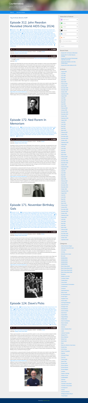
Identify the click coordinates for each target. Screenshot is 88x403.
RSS (23, 53)
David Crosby (29, 311)
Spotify (16, 53)
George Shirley (52, 314)
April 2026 (63, 79)
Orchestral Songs (18, 32)
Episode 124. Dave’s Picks (27, 303)
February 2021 (64, 205)
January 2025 (64, 110)
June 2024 (63, 124)
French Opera (13, 213)
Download (25, 51)
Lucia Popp (39, 223)
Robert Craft (27, 321)
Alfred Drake (21, 309)
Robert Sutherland (34, 43)
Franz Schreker (20, 219)
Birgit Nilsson (15, 310)
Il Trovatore (51, 315)
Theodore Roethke (45, 134)
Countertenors (64, 286)
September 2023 (64, 142)
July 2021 (63, 195)
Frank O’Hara (31, 130)
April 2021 (63, 201)
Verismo (63, 389)
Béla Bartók (50, 216)
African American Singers (26, 127)
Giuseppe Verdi (52, 29)
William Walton (37, 227)
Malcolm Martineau (45, 223)
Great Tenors (64, 312)
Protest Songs (64, 359)
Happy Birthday (34, 213)
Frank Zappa (19, 314)
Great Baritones (13, 31)
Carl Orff (32, 310)
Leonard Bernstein (26, 132)
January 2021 (64, 207)
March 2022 (63, 178)
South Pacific (12, 323)
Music (62, 343)
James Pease (20, 39)
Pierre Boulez (51, 320)
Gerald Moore (33, 219)
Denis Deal (28, 36)
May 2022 (63, 174)
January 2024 (64, 134)
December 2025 (64, 87)
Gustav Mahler (26, 315)
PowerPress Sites (46, 400)
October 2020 (64, 213)
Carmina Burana (38, 310)
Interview (24, 31)
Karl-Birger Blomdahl (47, 222)
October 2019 (64, 237)
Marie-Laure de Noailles (35, 132)
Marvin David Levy (39, 42)
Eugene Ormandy (33, 313)
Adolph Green (25, 33)
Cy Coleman (24, 311)
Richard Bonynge (19, 226)
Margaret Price (64, 335)
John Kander (34, 39)
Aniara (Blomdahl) (36, 216)
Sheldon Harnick (52, 321)
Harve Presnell (36, 315)
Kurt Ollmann (15, 132)
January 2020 (64, 231)
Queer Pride (24, 32)
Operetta (25, 214)
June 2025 (63, 99)
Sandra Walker (28, 134)
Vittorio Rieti (21, 44)
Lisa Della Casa (50, 318)
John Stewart (48, 130)
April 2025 (63, 104)
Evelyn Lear (46, 36)
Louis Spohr (34, 223)
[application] (33, 49)
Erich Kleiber (21, 313)
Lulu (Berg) (33, 319)
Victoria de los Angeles (23, 227)
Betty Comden (26, 34)
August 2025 (64, 95)
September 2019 (64, 239)
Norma (24, 320)
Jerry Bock (32, 316)
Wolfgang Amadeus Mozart (15, 33)
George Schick (46, 314)
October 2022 (64, 164)
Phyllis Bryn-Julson (28, 133)
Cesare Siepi (53, 34)
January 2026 (64, 85)
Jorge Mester (45, 39)
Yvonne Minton (45, 324)
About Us (12, 12)
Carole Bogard (47, 34)
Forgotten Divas (64, 298)
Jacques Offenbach (41, 221)
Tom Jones (16, 44)
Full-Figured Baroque (37, 29)
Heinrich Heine (17, 221)
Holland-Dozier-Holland (43, 315)
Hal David (31, 315)
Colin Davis (19, 311)
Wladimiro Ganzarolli (27, 324)
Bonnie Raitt (21, 217)
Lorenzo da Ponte (17, 42)
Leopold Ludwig (44, 318)
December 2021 (64, 185)
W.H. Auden (26, 44)
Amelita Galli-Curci (16, 216)
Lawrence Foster (23, 223)
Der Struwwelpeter (34, 36)
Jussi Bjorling (25, 41)
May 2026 (63, 77)
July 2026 (63, 73)
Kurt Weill (38, 41)
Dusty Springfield (47, 311)
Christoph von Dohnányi (14, 36)
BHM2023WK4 (64, 264)
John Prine (25, 222)
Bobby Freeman (21, 310)
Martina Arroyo (43, 132)
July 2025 (63, 97)
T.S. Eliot (46, 43)
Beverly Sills (31, 34)
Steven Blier (34, 134)
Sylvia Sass (63, 381)
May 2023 (63, 150)
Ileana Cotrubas (64, 322)
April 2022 (63, 176)
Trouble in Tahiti (50, 323)
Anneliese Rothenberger (29, 309)
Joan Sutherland (48, 221)
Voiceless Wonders (65, 391)
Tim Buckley (44, 323)
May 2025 (63, 102)
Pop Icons (29, 214)
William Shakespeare (33, 44)
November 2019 (64, 235)
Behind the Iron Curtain (39, 212)
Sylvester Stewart (47, 226)
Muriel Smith (64, 341)
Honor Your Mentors (65, 320)
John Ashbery (42, 130)
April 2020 (63, 225)
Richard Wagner (64, 369)
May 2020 (63, 223)
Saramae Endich (41, 226)
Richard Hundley (16, 43)
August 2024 (64, 120)
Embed (43, 51)
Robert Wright (33, 321)
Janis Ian (25, 39)
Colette (15, 311)
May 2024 (63, 126)
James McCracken (13, 39)
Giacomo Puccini (45, 29)
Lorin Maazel (22, 319)
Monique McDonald (50, 132)
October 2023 (64, 140)
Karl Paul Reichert (32, 41)
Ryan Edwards (22, 134)
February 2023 (64, 156)
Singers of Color (39, 128)
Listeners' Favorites (29, 31)
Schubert (39, 308)
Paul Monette (21, 133)
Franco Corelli (53, 313)
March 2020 (63, 227)
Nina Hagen (20, 320)
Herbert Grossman (40, 38)
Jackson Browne (34, 221)
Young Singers (64, 395)
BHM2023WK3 (64, 262)
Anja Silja (48, 33)
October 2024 (64, 116)
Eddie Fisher (53, 311)
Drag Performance (65, 290)
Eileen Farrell (64, 292)
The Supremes (39, 323)
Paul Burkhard (37, 320)
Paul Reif (47, 42)
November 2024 (64, 114)
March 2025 (63, 106)
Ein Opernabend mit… (66, 294)
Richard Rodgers (17, 321)
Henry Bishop (23, 221)
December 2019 (64, 233)
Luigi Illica (23, 42)
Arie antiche (63, 250)
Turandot (15, 324)
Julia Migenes (48, 316)
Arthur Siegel (20, 34)
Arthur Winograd (45, 309)
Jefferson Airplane (26, 316)
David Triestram (40, 129)
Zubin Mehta (50, 44)
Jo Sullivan (29, 39)
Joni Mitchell (30, 222)
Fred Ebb (51, 36)
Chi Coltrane (33, 217)
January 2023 (64, 158)
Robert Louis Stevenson (48, 133)
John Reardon (39, 39)
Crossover (31, 29)
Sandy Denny (45, 321)
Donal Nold (52, 129)
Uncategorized (64, 387)
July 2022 (63, 170)
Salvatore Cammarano (33, 226)
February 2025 (64, 108)
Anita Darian (18, 129)
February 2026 (64, 83)
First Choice (47, 313)
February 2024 (64, 132)
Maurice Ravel (34, 224)
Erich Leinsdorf (41, 36)
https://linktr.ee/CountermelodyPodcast (18, 91)
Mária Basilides (52, 223)
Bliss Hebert (42, 34)
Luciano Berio (28, 319)
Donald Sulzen (19, 130)
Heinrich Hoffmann (22, 38)
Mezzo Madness (50, 127)
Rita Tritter (23, 321)
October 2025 (64, 91)
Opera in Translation (65, 351)
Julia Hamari (35, 222)
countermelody (20, 135)
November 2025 (64, 89)
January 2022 (64, 182)
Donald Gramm (13, 130)
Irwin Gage (28, 221)
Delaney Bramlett (39, 217)
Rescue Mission (64, 365)
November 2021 (64, 187)
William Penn (12, 135)
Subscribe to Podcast (20, 12)
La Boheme (42, 41)
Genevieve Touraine (27, 219)
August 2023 (64, 144)
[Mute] (52, 49)
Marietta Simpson (27, 224)
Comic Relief (45, 306)
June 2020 (63, 221)
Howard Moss (37, 130)
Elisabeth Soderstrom (14, 313)
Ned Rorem (47, 224)
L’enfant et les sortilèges (14, 318)
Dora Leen (45, 217)
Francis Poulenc (13, 219)
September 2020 (64, 215)
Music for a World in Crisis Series (40, 31)
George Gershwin (39, 314)
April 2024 (63, 128)
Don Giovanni (40, 311)
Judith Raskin (15, 41)
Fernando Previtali (52, 218)
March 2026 (63, 81)
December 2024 (64, 112)
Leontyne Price (38, 318)
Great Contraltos (64, 310)
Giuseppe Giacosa (46, 37)
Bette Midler (51, 309)
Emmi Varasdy (23, 218)
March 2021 (63, 203)
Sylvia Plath (39, 134)
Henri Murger (29, 38)
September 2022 (64, 166)
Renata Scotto (64, 363)
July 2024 (63, 122)
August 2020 (64, 217)
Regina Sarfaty (40, 133)
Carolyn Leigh (44, 310)
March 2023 (63, 154)
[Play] (11, 49)
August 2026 (64, 71)
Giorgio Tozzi (40, 37)
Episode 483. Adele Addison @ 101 (68, 65)
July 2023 (63, 146)
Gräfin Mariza (45, 219)
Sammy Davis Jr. (39, 321)
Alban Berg (37, 33)
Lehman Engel (47, 41)
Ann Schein (23, 129)
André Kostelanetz (24, 216)
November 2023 (64, 138)
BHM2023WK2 (64, 260)
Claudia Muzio (64, 280)
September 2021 (64, 191)
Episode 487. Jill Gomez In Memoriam (69, 52)
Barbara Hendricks (44, 216)
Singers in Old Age (65, 373)
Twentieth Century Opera (48, 32)
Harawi (50, 219)
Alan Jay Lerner (31, 33)
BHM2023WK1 (64, 258)
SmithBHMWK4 (64, 377)
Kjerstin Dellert (54, 222)
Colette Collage (23, 36)
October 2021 (64, 189)
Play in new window (18, 51)
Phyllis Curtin (35, 133)
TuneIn (20, 53)
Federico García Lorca (36, 218)
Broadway (27, 29)
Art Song (22, 29)
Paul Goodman (16, 133)
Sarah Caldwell (42, 43)
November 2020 (64, 211)
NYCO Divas (28, 128)
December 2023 (64, 136)
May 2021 (63, 199)
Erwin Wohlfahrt (27, 313)
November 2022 (64, 162)
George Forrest (32, 314)
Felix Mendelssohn (44, 218)
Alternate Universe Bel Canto (67, 248)
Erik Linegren (29, 218)
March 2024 (63, 130)
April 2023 (63, 152)
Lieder (38, 213)
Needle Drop (49, 31)
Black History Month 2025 (66, 270)
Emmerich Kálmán (16, 218)
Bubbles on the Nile (65, 276)
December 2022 (64, 160)
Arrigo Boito (15, 34)
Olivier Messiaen (53, 224)
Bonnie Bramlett (16, 217)
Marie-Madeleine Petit (20, 224)
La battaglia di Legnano (14, 223)
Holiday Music (64, 318)
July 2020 (63, 219)
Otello (44, 42)
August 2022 (64, 168)
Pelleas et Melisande (44, 320)
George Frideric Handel (18, 37)
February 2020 (64, 229)
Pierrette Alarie (13, 226)
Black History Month (65, 266)
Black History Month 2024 (66, 268)
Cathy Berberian (50, 310)
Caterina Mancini (27, 217)
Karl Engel (40, 222)
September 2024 (64, 118)
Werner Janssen (31, 227)
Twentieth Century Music (38, 32)
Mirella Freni (64, 339)
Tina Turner (16, 227)
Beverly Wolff (36, 34)
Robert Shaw (25, 226)
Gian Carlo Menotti (34, 37)
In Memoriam (19, 31)
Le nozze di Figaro (23, 318)
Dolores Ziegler (46, 129)
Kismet (52, 316)
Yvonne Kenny (51, 227)
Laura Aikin (21, 132)
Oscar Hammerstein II (30, 320)
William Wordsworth (44, 227)
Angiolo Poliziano (42, 33)
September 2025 (64, 93)
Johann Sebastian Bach (18, 222)
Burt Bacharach (27, 310)
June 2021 (63, 197)
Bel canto (46, 212)
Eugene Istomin (25, 130)
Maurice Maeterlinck (45, 319)
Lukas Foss (28, 42)
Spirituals (63, 379)
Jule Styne (21, 41)
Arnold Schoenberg (37, 309)
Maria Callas (33, 42)
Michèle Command (40, 224)
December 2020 (64, 209)
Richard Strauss (30, 32)
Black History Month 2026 (66, 272)
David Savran (35, 311)
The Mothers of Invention (30, 323)
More (26, 53)
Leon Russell (28, 223)
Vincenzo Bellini (20, 324)
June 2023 (63, 148)
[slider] (54, 49)
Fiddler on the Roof (41, 313)
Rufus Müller (16, 134)
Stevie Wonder (18, 323)
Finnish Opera (64, 296)
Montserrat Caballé (13, 320)
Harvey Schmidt (16, 38)
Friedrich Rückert (26, 314)
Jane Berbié (16, 316)
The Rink (50, 43)
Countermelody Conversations (67, 284)
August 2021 (64, 193)
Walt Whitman (51, 134)
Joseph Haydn (51, 39)
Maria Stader (12, 224)
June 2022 (63, 172)
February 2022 (64, 180)
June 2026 (63, 75)
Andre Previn (30, 216)
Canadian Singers (52, 212)
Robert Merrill (28, 43)
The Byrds (23, 323)
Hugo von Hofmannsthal (49, 38)
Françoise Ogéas (13, 314)
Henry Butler (34, 38)
